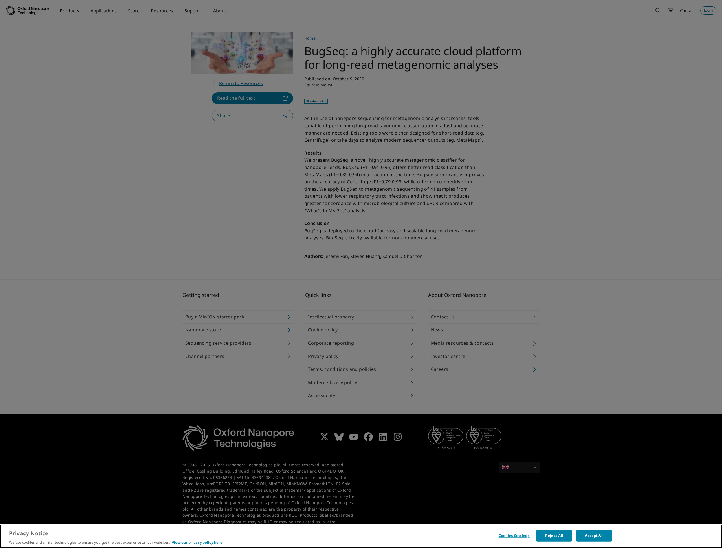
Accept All (594, 535)
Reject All (554, 535)
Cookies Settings (514, 535)
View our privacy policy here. (198, 542)
